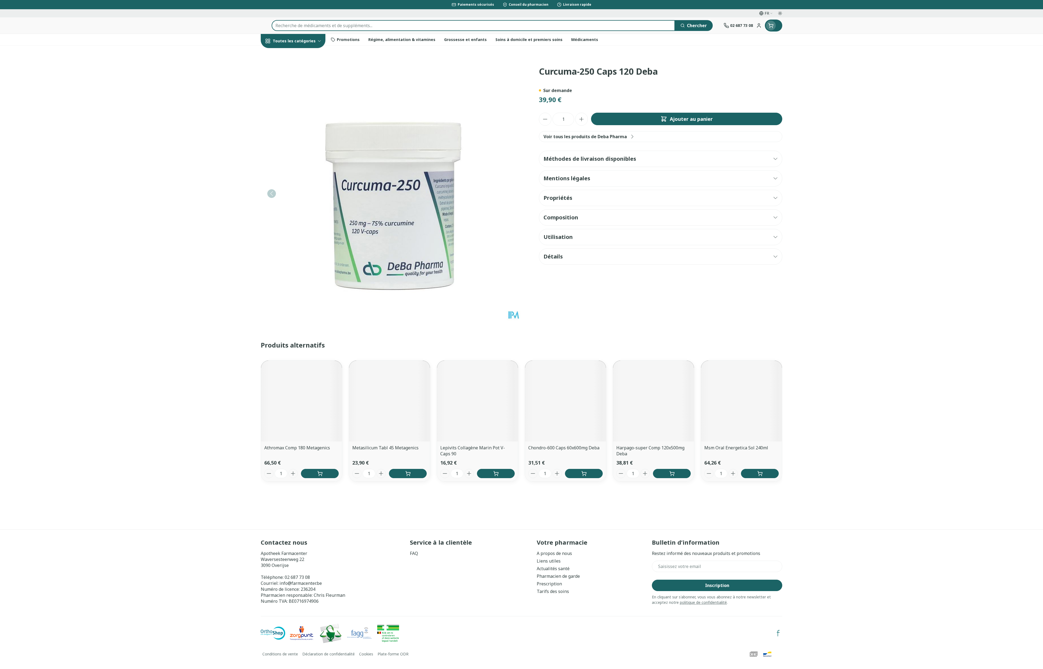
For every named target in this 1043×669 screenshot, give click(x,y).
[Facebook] (778, 633)
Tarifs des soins (553, 591)
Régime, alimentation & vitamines (295, 92)
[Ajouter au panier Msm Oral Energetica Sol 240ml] (760, 473)
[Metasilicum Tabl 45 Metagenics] (389, 401)
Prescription (549, 584)
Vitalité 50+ (295, 127)
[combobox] (473, 25)
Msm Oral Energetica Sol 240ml (736, 448)
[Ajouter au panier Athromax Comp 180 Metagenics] (320, 473)
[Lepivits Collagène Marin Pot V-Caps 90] (477, 401)
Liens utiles (549, 561)
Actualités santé (553, 569)
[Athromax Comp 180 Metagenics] (301, 401)
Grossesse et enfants (295, 112)
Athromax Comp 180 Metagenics (297, 448)
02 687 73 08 (297, 577)
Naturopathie (295, 142)
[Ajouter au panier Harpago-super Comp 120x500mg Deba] (672, 473)
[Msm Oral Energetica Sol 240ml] (741, 401)
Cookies (366, 654)
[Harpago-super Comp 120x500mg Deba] (653, 401)
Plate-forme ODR (393, 654)
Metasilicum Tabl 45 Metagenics (385, 448)
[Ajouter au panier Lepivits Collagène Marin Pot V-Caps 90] (496, 473)
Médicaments (295, 191)
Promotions (278, 53)
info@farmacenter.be (300, 583)
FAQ (414, 553)
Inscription (717, 585)
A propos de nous (554, 553)
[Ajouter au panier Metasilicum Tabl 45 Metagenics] (408, 473)
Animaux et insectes (295, 176)
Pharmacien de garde (558, 576)
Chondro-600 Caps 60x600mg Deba (563, 448)
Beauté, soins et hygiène (295, 70)
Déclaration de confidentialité (328, 654)
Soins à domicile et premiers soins (295, 159)
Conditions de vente (280, 654)
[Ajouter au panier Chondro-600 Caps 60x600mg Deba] (584, 473)
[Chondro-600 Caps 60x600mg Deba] (565, 401)
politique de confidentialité (703, 602)
